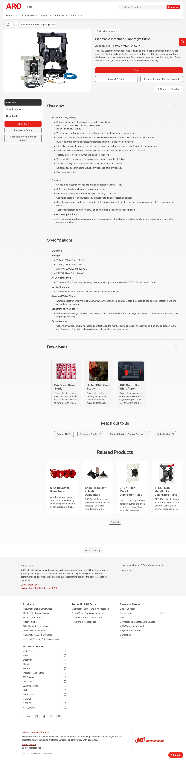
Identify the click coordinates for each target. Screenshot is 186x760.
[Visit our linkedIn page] (36, 716)
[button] (115, 105)
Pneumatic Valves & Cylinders (37, 635)
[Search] (120, 7)
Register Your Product (131, 630)
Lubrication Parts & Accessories (87, 617)
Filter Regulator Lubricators (36, 626)
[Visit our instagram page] (59, 716)
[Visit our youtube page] (51, 716)
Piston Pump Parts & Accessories (87, 613)
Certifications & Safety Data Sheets (137, 621)
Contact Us (125, 635)
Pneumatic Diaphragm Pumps (37, 608)
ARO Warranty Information (133, 626)
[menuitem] (12, 15)
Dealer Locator (127, 608)
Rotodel (27, 699)
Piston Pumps (30, 621)
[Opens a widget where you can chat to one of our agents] (175, 755)
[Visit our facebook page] (44, 716)
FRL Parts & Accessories (83, 621)
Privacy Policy (29, 744)
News (123, 617)
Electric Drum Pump (32, 617)
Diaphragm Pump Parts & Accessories (90, 608)
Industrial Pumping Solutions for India (41, 639)
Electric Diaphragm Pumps (36, 613)
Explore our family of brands (35, 732)
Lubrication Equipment (34, 630)
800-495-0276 (49, 588)
